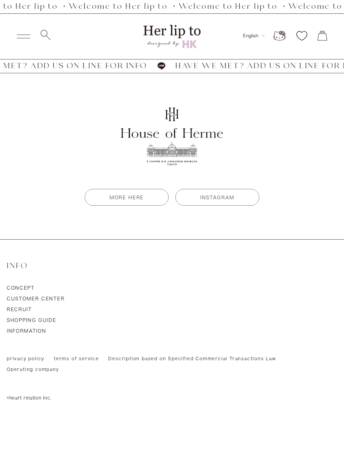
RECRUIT (19, 309)
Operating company (33, 369)
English (250, 36)
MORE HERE (127, 197)
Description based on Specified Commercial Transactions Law (192, 359)
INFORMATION (26, 331)
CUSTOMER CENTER (35, 298)
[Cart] (322, 36)
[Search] (45, 36)
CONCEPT (21, 288)
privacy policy (25, 359)
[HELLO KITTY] (279, 35)
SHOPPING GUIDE (31, 320)
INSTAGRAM (217, 197)
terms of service (76, 359)
